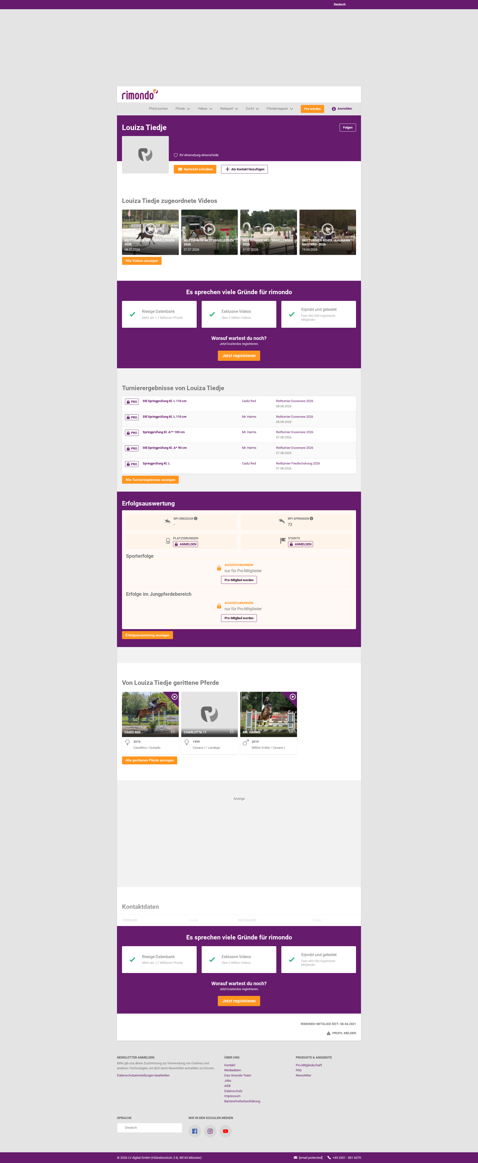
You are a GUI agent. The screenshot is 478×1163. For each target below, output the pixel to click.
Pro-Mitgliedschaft (309, 1065)
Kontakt (229, 1065)
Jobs (227, 1080)
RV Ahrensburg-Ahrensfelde (199, 155)
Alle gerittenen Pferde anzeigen (149, 760)
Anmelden (344, 108)
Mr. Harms (249, 417)
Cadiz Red (249, 401)
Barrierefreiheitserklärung (242, 1101)
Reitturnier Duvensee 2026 (294, 401)
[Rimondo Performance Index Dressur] (196, 518)
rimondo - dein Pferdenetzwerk (140, 94)
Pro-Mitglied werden (239, 580)
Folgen (348, 127)
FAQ (298, 1070)
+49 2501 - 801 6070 (346, 1158)
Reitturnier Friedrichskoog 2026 (298, 463)
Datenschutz (233, 1091)
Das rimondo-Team (237, 1075)
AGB (227, 1086)
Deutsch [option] (339, 4)
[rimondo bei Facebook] (194, 1131)
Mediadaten (232, 1070)
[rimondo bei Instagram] (210, 1131)
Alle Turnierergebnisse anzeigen (150, 480)
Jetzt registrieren (239, 355)
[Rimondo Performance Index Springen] (312, 518)
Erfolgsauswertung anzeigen (147, 635)
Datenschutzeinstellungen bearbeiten (143, 1075)
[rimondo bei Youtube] (225, 1131)
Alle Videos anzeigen (141, 261)
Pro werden (312, 109)
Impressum (232, 1096)
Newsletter (303, 1075)
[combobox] (343, 4)
